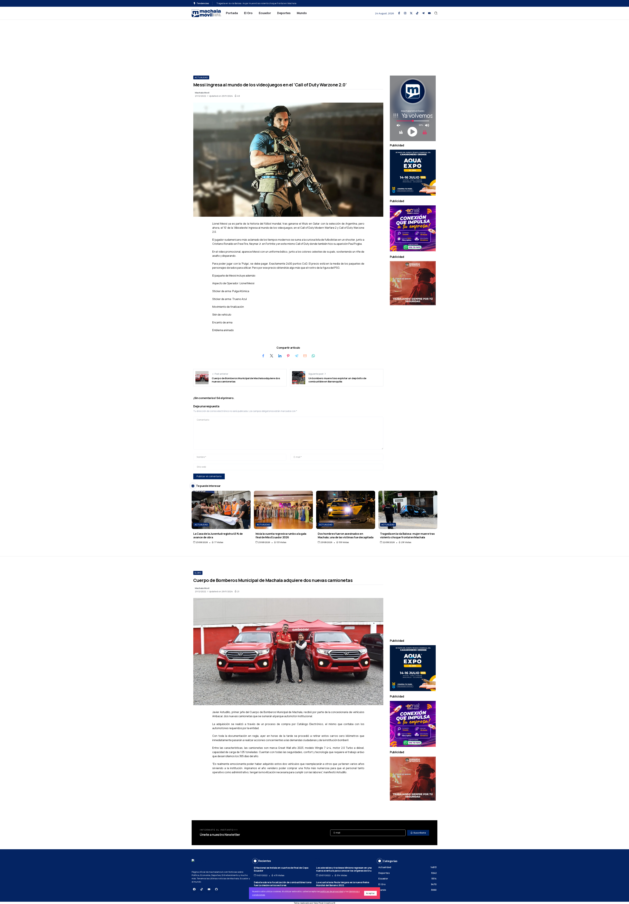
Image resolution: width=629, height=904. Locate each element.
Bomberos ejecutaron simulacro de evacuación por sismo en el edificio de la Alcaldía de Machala (265, 3)
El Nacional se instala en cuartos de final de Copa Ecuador (281, 869)
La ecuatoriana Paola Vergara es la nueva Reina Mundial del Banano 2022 (342, 884)
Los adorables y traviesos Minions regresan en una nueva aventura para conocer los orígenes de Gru (344, 869)
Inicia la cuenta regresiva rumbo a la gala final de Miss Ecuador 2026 (281, 535)
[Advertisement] (314, 44)
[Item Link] (221, 510)
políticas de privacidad (331, 891)
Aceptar (370, 893)
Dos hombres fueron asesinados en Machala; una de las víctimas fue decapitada (345, 535)
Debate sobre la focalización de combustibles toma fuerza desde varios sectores (283, 884)
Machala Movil (202, 92)
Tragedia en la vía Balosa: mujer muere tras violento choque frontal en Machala (407, 535)
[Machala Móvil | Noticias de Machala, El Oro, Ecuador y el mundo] (206, 13)
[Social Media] (399, 13)
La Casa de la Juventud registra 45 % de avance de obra (218, 535)
